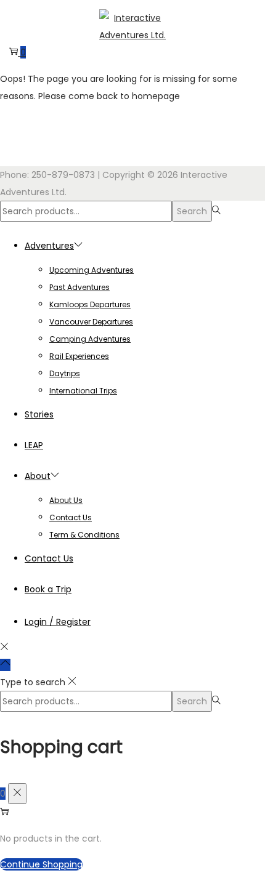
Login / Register (58, 622)
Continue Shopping (41, 864)
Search (192, 211)
